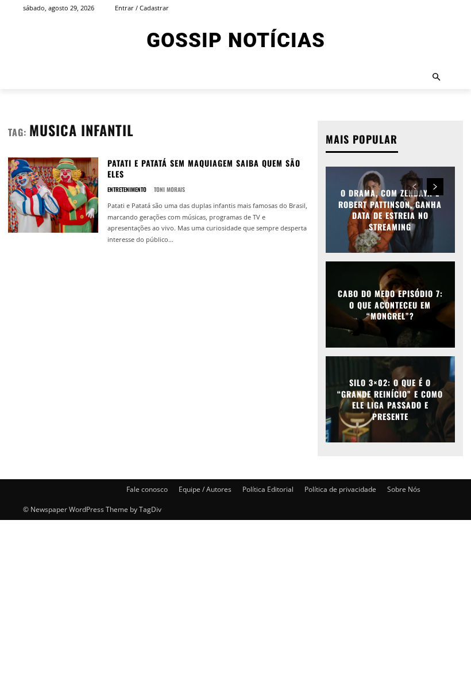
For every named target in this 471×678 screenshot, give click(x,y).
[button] (437, 78)
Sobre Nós (403, 489)
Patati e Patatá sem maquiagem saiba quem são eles (203, 168)
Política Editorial (268, 489)
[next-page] (435, 186)
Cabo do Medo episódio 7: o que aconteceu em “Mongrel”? (390, 304)
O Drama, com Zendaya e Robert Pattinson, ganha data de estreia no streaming (390, 210)
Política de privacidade (340, 489)
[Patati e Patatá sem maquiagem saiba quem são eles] (53, 195)
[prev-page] (414, 186)
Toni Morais (169, 189)
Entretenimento (126, 189)
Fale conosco (147, 489)
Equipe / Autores (205, 489)
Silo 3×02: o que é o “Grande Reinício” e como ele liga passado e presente (390, 399)
